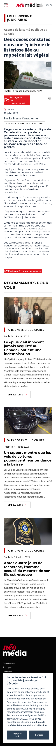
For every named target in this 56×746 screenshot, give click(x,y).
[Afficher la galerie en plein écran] (48, 64)
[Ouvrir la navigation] (5, 5)
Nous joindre (9, 663)
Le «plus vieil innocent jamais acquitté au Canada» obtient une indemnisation (24, 348)
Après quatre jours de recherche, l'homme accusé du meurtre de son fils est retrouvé (27, 569)
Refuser (39, 735)
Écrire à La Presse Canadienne (24, 124)
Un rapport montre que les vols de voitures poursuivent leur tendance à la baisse (27, 458)
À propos (7, 667)
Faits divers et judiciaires (20, 18)
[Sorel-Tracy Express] (15, 649)
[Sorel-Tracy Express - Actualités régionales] (28, 5)
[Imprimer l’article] (49, 99)
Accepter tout (16, 734)
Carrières (7, 671)
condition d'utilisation (35, 725)
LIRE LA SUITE (15, 394)
